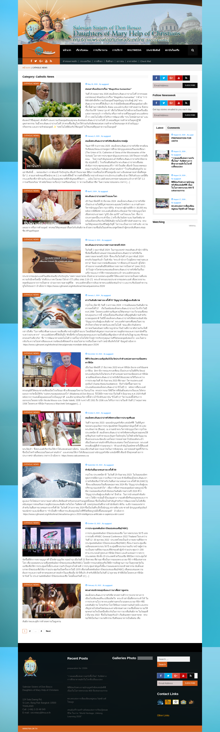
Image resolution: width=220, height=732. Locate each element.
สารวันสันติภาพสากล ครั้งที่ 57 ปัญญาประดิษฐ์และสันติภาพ (112, 300)
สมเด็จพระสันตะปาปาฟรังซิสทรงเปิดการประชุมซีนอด (110, 418)
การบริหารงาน (100, 50)
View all (192, 226)
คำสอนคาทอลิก (70, 61)
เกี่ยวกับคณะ (82, 50)
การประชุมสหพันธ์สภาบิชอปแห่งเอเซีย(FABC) (106, 528)
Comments (173, 128)
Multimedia (134, 50)
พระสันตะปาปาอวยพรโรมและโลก (101, 196)
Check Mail (145, 61)
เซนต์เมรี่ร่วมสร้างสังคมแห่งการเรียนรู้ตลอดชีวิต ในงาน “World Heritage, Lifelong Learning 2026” (87, 713)
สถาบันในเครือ (172, 50)
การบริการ (117, 50)
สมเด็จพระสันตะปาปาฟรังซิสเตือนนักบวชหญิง (106, 141)
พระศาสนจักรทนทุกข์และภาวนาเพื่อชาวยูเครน (106, 590)
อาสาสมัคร (132, 61)
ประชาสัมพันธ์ (153, 50)
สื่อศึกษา (109, 61)
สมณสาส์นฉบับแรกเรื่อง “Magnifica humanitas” (108, 89)
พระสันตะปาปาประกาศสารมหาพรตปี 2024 (105, 245)
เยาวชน (120, 61)
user (191, 135)
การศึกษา (98, 61)
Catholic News (31, 84)
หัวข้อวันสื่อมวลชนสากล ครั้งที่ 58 (100, 470)
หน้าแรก (67, 50)
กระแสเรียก (85, 61)
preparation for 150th (77, 668)
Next (48, 631)
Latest (159, 128)
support (105, 84)
